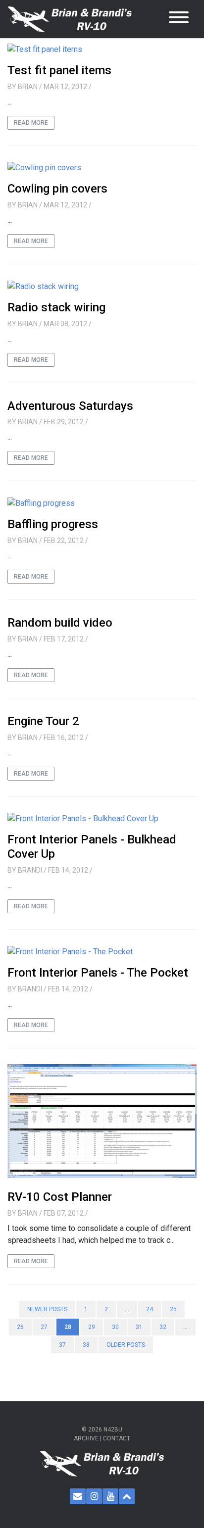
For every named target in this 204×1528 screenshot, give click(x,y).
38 (86, 1344)
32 (162, 1327)
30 (115, 1327)
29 (91, 1327)
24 (149, 1309)
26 (20, 1327)
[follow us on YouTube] (110, 1496)
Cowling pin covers (57, 189)
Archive (86, 1438)
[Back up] (127, 1496)
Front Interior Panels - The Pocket (97, 973)
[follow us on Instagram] (94, 1496)
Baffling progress (52, 524)
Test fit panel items (59, 70)
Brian (28, 87)
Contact (116, 1438)
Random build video (59, 623)
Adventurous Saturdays (70, 406)
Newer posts (47, 1309)
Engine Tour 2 (43, 721)
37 (62, 1344)
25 (173, 1309)
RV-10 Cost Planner (59, 1197)
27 (44, 1327)
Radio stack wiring (56, 307)
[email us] (78, 1496)
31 (139, 1327)
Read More (31, 122)
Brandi (30, 870)
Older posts (125, 1344)
